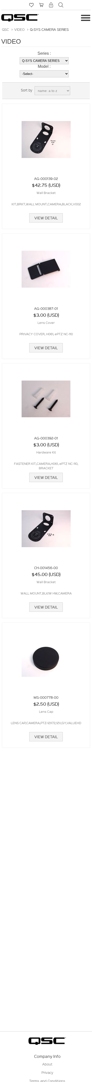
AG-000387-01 (46, 308)
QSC (5, 29)
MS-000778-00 (46, 697)
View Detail (46, 217)
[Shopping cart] (41, 5)
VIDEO (19, 29)
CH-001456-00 (46, 567)
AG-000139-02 (46, 178)
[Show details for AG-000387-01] (46, 267)
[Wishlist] (31, 5)
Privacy (47, 1072)
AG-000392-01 (46, 438)
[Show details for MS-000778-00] (46, 656)
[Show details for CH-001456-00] (46, 526)
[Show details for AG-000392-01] (46, 397)
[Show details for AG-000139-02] (46, 137)
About (47, 1064)
